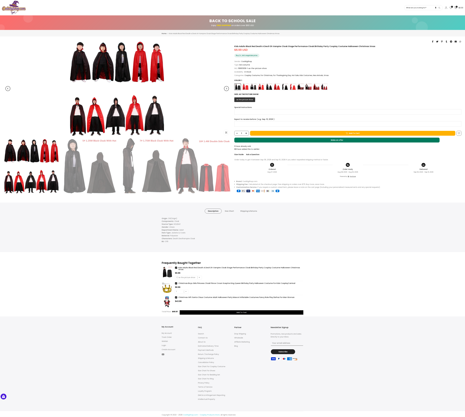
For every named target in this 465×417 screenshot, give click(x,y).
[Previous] (7, 88)
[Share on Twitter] (437, 41)
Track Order (167, 337)
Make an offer (339, 140)
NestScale (353, 176)
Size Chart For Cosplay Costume (211, 366)
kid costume (244, 65)
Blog (236, 346)
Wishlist (165, 341)
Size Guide (239, 154)
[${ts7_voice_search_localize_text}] (435, 7)
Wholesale (238, 338)
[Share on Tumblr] (446, 41)
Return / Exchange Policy (208, 354)
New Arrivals (318, 75)
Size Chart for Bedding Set (209, 375)
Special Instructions (243, 107)
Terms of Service (205, 387)
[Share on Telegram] (451, 41)
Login (164, 345)
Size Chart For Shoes (206, 370)
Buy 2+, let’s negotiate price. (247, 55)
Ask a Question (252, 154)
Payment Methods (206, 350)
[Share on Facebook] (433, 41)
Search (201, 334)
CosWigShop (246, 61)
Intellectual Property (206, 399)
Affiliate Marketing (242, 342)
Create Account (168, 349)
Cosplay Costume (252, 75)
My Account (167, 333)
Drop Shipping (240, 334)
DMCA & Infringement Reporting (211, 395)
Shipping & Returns (248, 211)
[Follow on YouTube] (163, 354)
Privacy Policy (203, 383)
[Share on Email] (456, 41)
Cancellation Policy (206, 362)
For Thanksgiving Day (282, 75)
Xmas (326, 75)
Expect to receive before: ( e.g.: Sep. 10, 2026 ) (254, 119)
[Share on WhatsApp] (460, 41)
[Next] (226, 88)
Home (164, 33)
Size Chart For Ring (206, 379)
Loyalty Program (205, 391)
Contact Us (203, 338)
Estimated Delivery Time (208, 346)
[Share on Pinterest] (442, 41)
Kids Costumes (306, 75)
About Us (201, 342)
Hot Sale (295, 75)
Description (213, 211)
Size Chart (229, 211)
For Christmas (266, 75)
